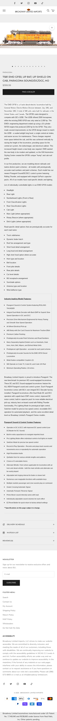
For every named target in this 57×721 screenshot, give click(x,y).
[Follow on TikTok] (42, 3)
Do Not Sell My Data (11, 628)
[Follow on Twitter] (21, 3)
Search (5, 597)
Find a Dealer (28, 92)
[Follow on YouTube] (35, 3)
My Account (7, 606)
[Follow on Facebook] (14, 3)
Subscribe (11, 583)
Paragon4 (7, 72)
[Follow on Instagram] (28, 3)
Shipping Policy (9, 610)
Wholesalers (8, 623)
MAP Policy (7, 619)
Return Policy (8, 615)
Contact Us (7, 602)
